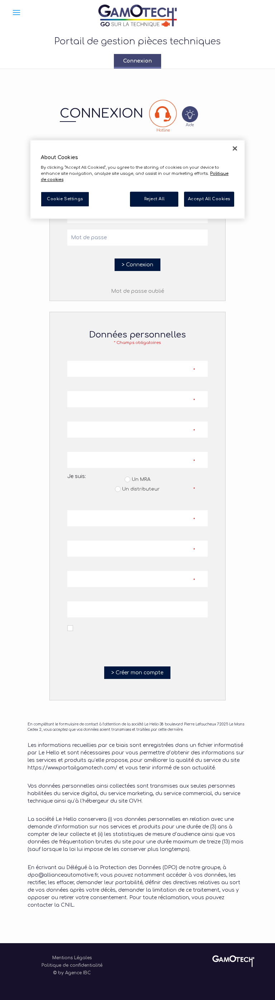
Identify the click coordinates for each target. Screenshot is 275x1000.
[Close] (235, 148)
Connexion (137, 61)
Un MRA (140, 479)
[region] (137, 179)
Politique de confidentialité (72, 965)
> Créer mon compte (137, 672)
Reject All (154, 199)
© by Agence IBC (72, 972)
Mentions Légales (72, 957)
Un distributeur (140, 489)
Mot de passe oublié (137, 291)
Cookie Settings (65, 199)
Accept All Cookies (209, 199)
